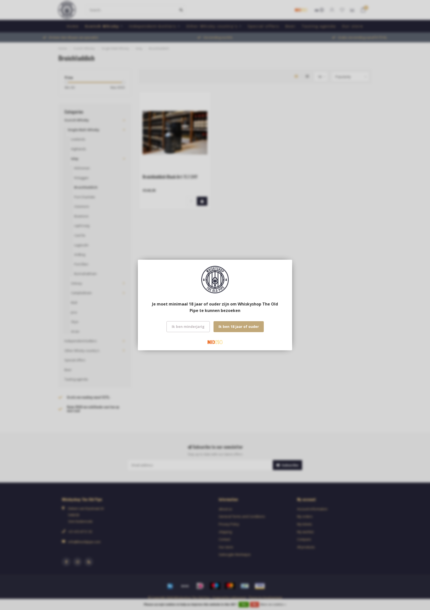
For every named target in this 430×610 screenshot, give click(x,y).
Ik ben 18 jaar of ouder (238, 326)
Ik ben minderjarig (188, 326)
